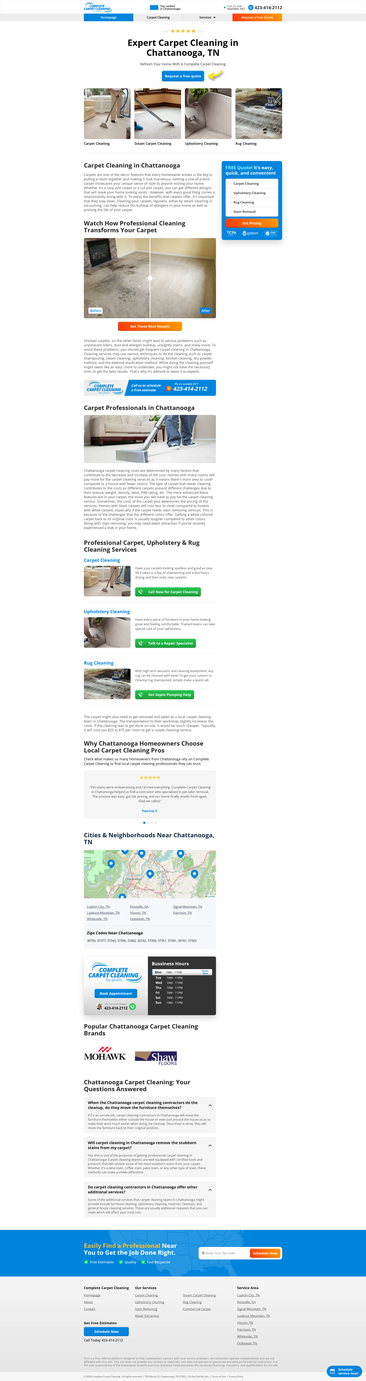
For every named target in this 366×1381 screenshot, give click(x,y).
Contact (89, 1309)
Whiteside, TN (97, 919)
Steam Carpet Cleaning (199, 1295)
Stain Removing (146, 1309)
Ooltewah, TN (140, 919)
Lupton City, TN (98, 906)
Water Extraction (147, 1316)
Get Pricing (251, 223)
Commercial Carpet (197, 1309)
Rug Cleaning (244, 202)
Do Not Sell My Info (198, 1376)
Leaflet (211, 896)
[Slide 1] (144, 823)
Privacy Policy (236, 1376)
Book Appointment (116, 993)
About (88, 1302)
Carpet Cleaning (158, 17)
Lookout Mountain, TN (103, 912)
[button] (150, 874)
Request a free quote (183, 76)
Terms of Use (219, 1376)
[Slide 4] (156, 823)
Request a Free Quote (257, 17)
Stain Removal (245, 211)
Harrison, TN (182, 912)
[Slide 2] (148, 823)
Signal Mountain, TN (187, 906)
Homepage (108, 17)
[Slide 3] (152, 823)
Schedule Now (106, 1331)
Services (205, 17)
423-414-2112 (190, 389)
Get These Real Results (150, 326)
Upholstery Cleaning (249, 193)
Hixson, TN (138, 912)
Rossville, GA (139, 906)
